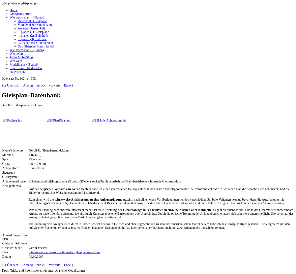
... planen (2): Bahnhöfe (33, 35)
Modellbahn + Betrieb (24, 64)
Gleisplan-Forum (20, 13)
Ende (67, 85)
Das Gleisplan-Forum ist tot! (36, 46)
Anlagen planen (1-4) (31, 28)
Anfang (28, 85)
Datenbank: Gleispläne (32, 21)
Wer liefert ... (18, 53)
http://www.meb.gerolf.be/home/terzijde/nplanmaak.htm (64, 252)
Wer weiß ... (17, 61)
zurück (41, 85)
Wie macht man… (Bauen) (27, 50)
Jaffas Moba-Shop (21, 57)
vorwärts (54, 85)
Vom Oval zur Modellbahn (35, 24)
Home (14, 10)
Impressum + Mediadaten (26, 68)
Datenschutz (17, 71)
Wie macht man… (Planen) (27, 17)
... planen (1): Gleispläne (33, 32)
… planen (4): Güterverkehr (35, 42)
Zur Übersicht (10, 85)
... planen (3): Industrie (32, 39)
